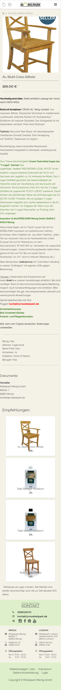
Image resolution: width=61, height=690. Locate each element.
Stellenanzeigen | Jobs (22, 669)
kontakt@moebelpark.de (32, 616)
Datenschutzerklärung (25, 672)
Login (45, 672)
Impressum (45, 669)
